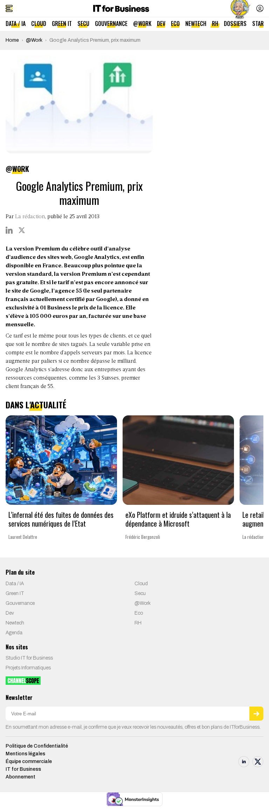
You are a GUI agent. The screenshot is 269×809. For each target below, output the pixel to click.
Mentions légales (25, 753)
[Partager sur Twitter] (21, 230)
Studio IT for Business (29, 658)
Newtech (195, 23)
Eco (175, 23)
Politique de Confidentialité (37, 746)
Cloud (38, 23)
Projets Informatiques (28, 667)
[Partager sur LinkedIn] (9, 230)
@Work (142, 23)
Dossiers (235, 23)
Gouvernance (111, 23)
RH (215, 23)
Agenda (14, 632)
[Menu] (9, 8)
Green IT (62, 23)
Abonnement (20, 777)
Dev (161, 23)
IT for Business (23, 769)
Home (12, 40)
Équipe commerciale (29, 761)
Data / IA (16, 23)
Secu (83, 23)
